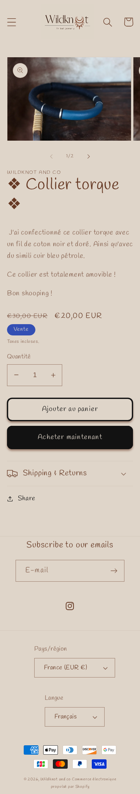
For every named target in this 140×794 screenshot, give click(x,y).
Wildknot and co (56, 779)
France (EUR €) (66, 667)
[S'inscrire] (113, 571)
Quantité (19, 357)
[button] (12, 22)
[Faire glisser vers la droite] (88, 156)
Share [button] (26, 498)
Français (65, 717)
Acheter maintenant (70, 437)
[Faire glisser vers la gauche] (51, 156)
